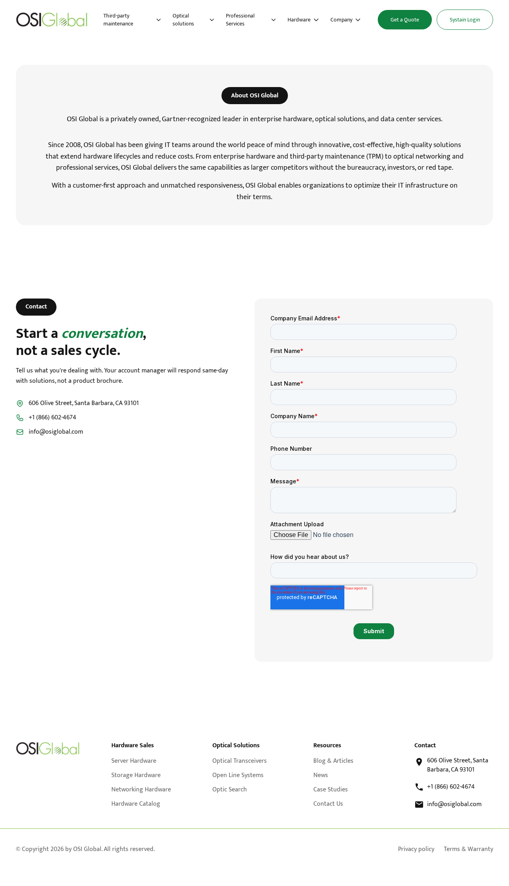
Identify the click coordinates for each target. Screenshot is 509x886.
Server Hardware (133, 761)
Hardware (299, 20)
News (320, 775)
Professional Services (240, 19)
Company (341, 20)
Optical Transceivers (239, 761)
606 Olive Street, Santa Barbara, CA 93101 (457, 765)
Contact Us (328, 804)
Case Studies (330, 789)
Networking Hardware (141, 789)
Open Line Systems (238, 775)
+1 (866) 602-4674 (52, 418)
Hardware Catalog (135, 804)
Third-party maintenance (118, 19)
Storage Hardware (136, 775)
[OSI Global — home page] (48, 748)
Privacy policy (416, 849)
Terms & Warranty (468, 849)
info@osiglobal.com (56, 432)
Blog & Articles (333, 761)
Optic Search (229, 789)
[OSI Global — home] (51, 19)
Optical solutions (183, 19)
